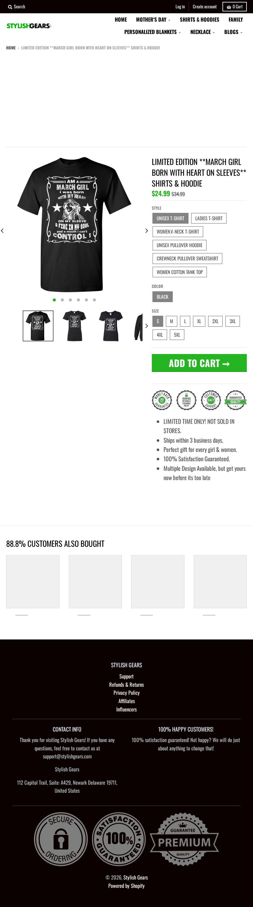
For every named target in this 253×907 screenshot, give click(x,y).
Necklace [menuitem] (200, 32)
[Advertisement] (126, 97)
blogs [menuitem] (231, 32)
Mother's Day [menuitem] (151, 19)
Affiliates (126, 701)
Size (155, 311)
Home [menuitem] (121, 19)
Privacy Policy (127, 692)
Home (11, 47)
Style (156, 208)
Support (126, 676)
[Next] (146, 230)
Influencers (126, 709)
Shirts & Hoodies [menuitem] (199, 19)
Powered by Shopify (126, 885)
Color (157, 286)
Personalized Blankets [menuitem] (150, 32)
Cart (238, 6)
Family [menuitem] (236, 19)
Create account (205, 6)
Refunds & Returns (126, 684)
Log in (180, 6)
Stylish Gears (135, 877)
